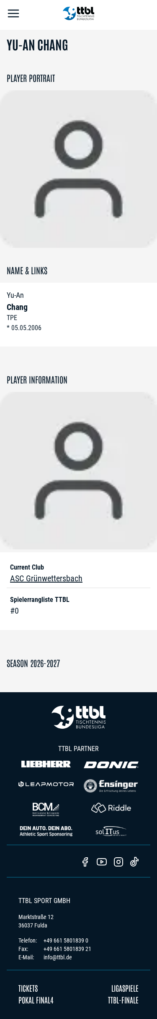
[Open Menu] (13, 15)
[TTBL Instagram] (118, 863)
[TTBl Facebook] (85, 863)
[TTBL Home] (79, 15)
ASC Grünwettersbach (46, 578)
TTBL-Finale (123, 1000)
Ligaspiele (125, 988)
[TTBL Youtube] (102, 863)
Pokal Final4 (36, 1000)
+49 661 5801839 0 (66, 940)
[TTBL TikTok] (134, 863)
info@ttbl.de (58, 957)
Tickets (28, 988)
